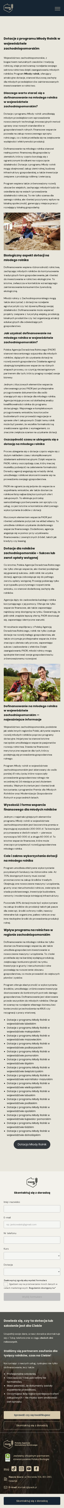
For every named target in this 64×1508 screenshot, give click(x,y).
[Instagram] (21, 1469)
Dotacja (8, 1264)
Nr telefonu (10, 1233)
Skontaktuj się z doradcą (32, 1501)
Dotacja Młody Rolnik (32, 1144)
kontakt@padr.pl (27, 1487)
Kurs (6, 1248)
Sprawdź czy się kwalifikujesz (32, 1415)
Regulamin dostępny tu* (42, 1288)
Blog (6, 1469)
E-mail (7, 1217)
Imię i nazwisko (12, 1202)
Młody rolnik (31, 73)
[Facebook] (36, 1469)
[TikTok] (13, 1469)
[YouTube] (28, 1469)
